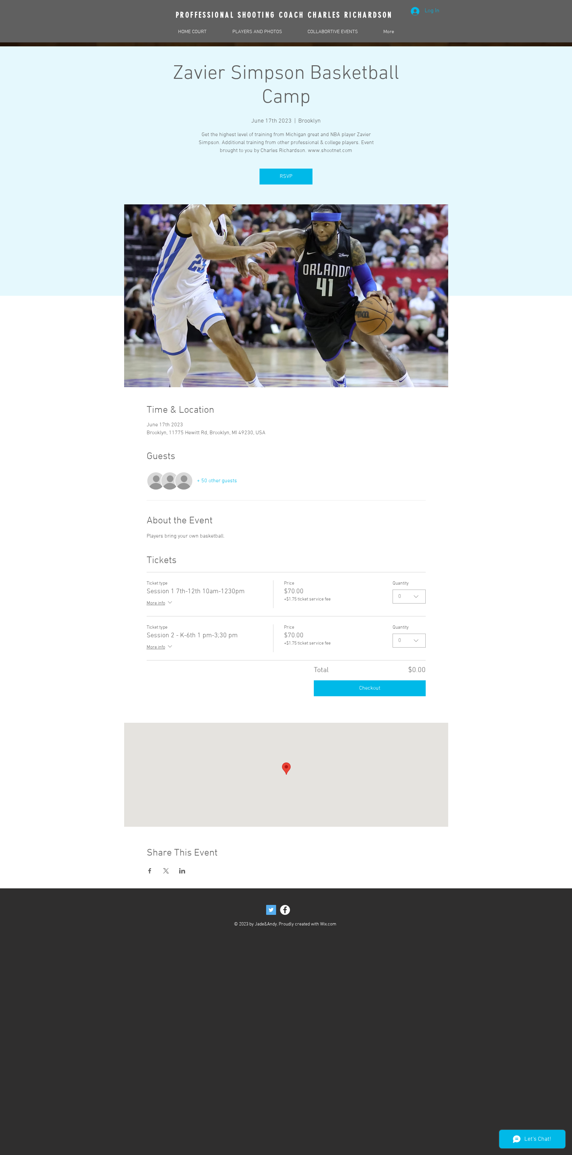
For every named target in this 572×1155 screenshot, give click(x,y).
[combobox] (409, 597)
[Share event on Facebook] (150, 870)
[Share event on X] (166, 870)
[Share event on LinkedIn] (182, 870)
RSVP (286, 176)
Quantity (401, 583)
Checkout (369, 688)
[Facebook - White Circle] (285, 910)
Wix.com (328, 924)
